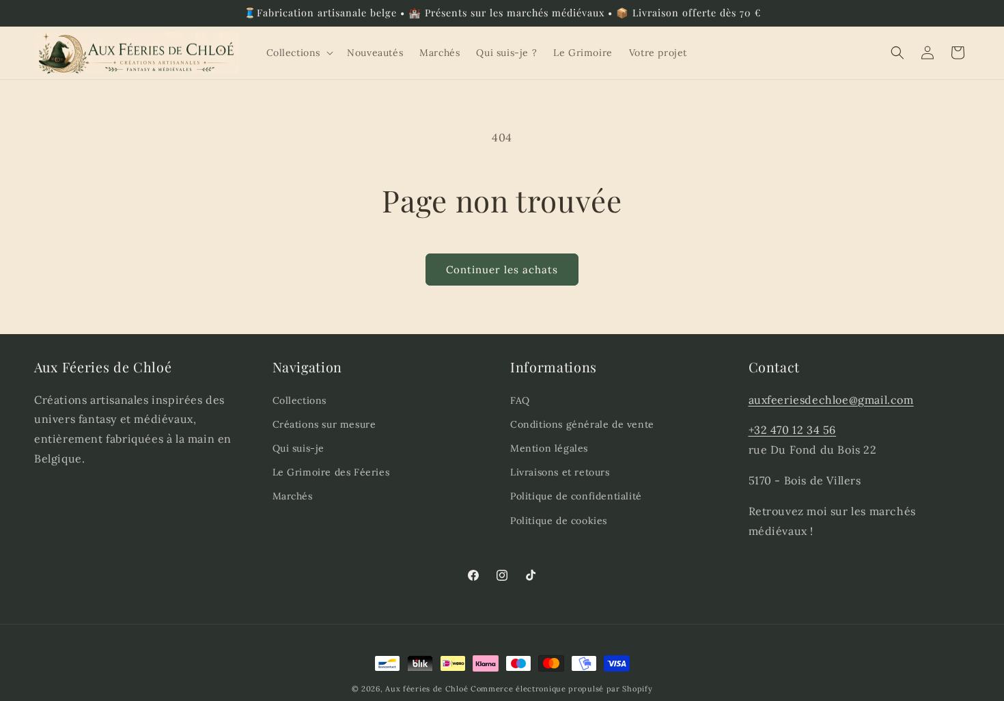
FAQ (520, 400)
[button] (298, 52)
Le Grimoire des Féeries (331, 471)
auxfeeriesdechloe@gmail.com (831, 399)
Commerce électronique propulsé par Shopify (561, 688)
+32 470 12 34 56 (793, 430)
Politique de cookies (558, 520)
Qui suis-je (299, 447)
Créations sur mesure (324, 423)
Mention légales (549, 447)
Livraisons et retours (560, 471)
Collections (300, 400)
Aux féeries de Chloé (426, 688)
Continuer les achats (502, 269)
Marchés (293, 496)
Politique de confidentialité (576, 496)
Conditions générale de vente (582, 423)
